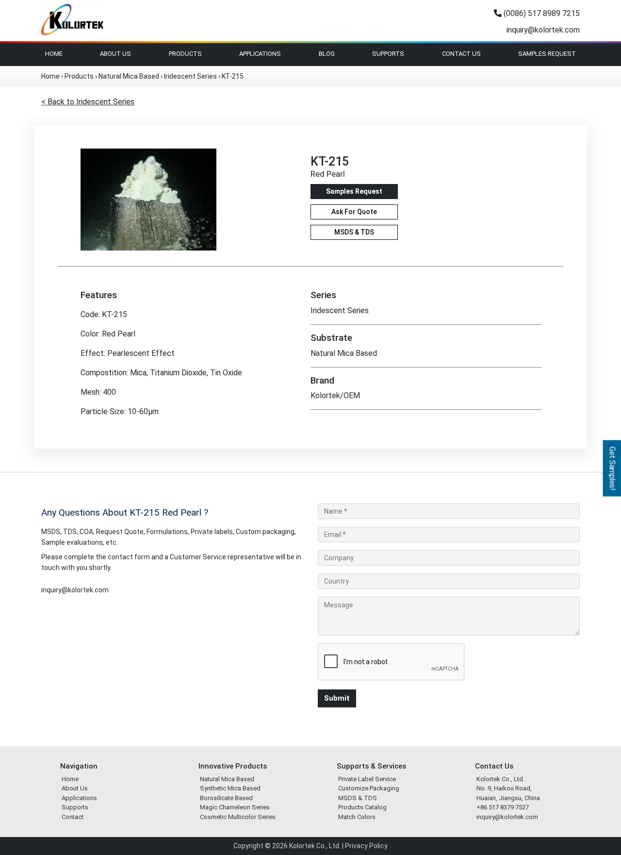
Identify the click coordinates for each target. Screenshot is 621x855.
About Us (115, 53)
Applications (260, 53)
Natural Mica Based (128, 76)
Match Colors (357, 817)
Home (54, 53)
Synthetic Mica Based (230, 788)
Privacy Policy (366, 846)
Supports (388, 53)
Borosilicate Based (226, 798)
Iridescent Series (190, 76)
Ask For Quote (354, 212)
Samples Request (547, 53)
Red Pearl (327, 174)
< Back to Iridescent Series (87, 101)
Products (185, 53)
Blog (327, 53)
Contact (72, 817)
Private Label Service (367, 779)
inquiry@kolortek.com (542, 29)
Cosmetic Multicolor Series (238, 817)
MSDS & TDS (354, 232)
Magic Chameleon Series (235, 807)
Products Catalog (362, 807)
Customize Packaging (368, 788)
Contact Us (461, 53)
